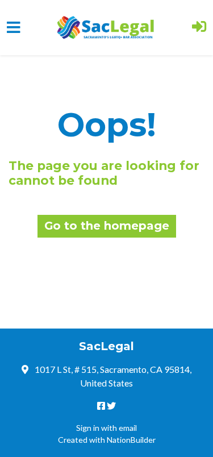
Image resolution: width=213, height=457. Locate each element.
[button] (199, 27)
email (128, 428)
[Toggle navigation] (13, 28)
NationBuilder (131, 439)
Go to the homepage (106, 225)
